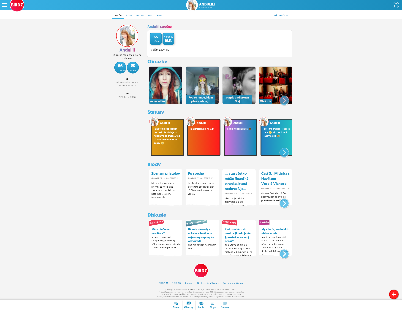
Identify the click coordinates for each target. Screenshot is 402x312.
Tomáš (181, 294)
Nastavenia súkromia (208, 283)
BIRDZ (201, 271)
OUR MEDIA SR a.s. (193, 289)
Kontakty (189, 283)
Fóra (159, 15)
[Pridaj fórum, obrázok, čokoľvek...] (394, 294)
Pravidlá (233, 283)
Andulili (207, 5)
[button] (282, 99)
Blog (151, 15)
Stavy (129, 15)
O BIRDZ (176, 283)
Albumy (140, 15)
